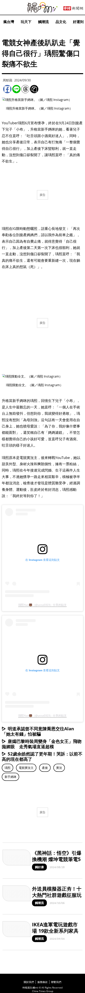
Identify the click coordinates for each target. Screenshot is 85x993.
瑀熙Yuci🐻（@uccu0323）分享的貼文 (42, 604)
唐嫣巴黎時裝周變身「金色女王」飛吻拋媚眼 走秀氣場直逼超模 (42, 743)
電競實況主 (26, 768)
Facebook (7, 89)
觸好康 (39, 867)
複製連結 (34, 89)
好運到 (78, 21)
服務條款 (42, 982)
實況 (59, 768)
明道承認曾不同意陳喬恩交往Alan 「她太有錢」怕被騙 (38, 731)
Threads (25, 89)
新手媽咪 (10, 777)
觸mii (42, 7)
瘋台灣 (8, 21)
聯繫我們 (56, 982)
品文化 (61, 21)
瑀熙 (7, 768)
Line (16, 89)
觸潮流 (43, 21)
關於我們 (29, 982)
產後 (45, 768)
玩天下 (26, 21)
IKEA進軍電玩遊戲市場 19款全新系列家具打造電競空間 (55, 930)
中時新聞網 (73, 8)
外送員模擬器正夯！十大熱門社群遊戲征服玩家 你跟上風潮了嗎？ (56, 895)
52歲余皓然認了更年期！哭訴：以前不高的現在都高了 (42, 756)
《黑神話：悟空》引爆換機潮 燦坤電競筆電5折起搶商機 (56, 859)
